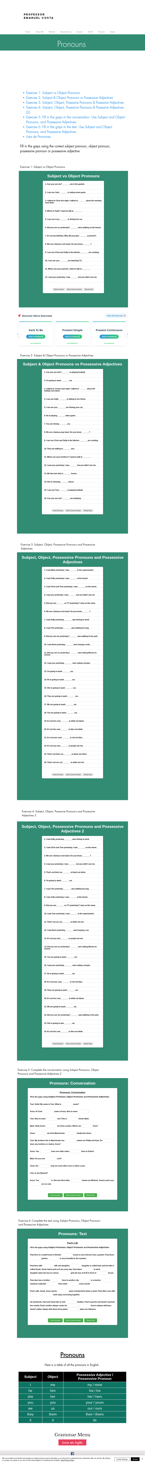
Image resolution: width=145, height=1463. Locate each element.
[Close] (142, 1459)
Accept (135, 1459)
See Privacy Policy (67, 1460)
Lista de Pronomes (38, 136)
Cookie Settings (122, 1459)
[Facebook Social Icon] (72, 1453)
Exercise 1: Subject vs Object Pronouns (53, 92)
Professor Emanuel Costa (39, 16)
